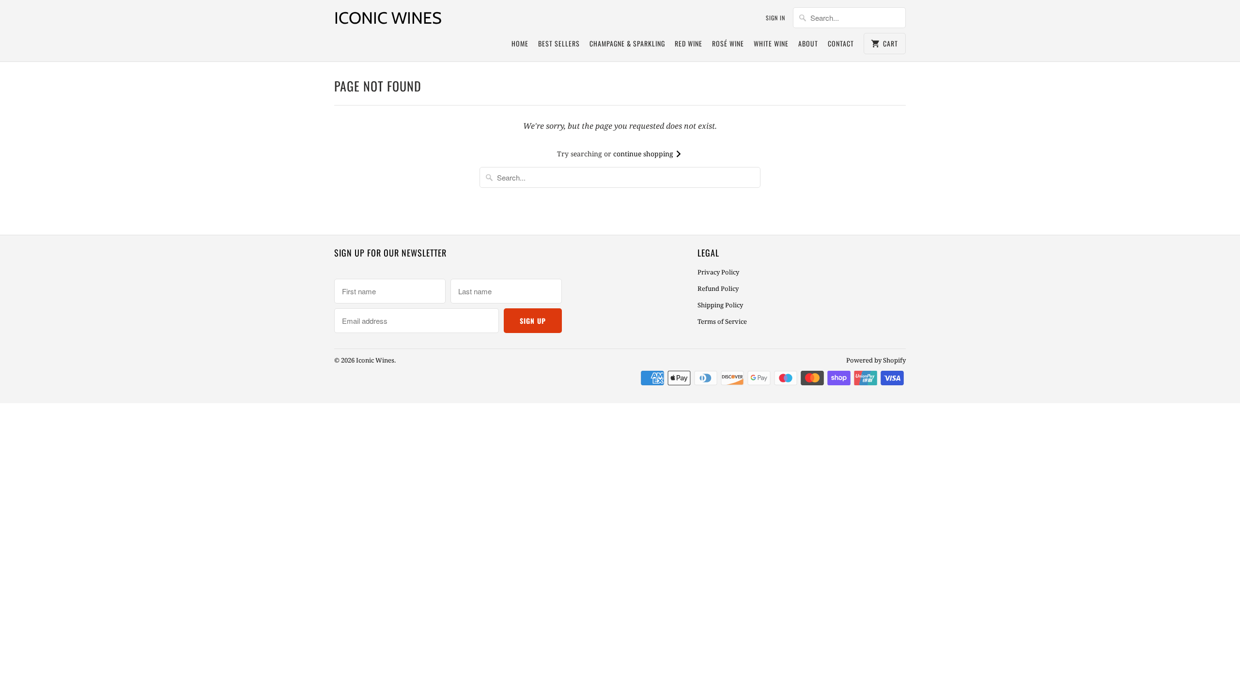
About (808, 43)
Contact (841, 43)
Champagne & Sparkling (627, 43)
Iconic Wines (388, 18)
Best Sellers (559, 43)
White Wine (771, 43)
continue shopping (644, 153)
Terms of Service (722, 321)
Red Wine (688, 43)
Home (520, 43)
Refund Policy (718, 288)
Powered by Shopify (876, 360)
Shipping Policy (720, 305)
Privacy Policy (718, 272)
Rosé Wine (728, 43)
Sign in (775, 18)
